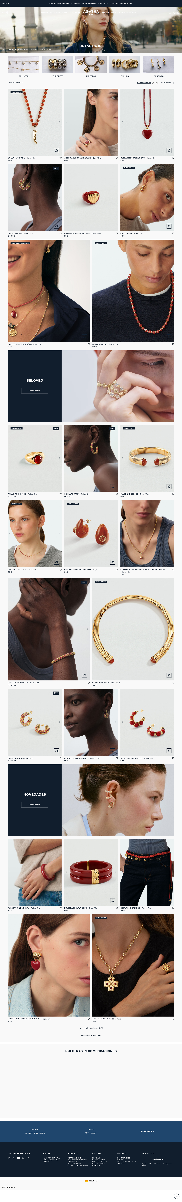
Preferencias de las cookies (127, 1162)
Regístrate (157, 1160)
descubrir (34, 804)
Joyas (34, 49)
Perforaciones (75, 1158)
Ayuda (120, 1160)
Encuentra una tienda (19, 1153)
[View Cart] (178, 13)
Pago (91, 1131)
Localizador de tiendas (50, 1161)
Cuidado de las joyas (78, 1165)
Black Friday (98, 1164)
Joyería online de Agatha (15, 49)
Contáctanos (123, 1158)
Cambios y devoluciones (74, 1162)
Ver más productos (91, 1035)
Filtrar (166, 83)
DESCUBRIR (34, 390)
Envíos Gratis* (147, 1131)
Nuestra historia (51, 1158)
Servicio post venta (77, 1160)
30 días (35, 1131)
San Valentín (98, 1160)
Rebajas (96, 1165)
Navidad (96, 1158)
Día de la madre (99, 1162)
